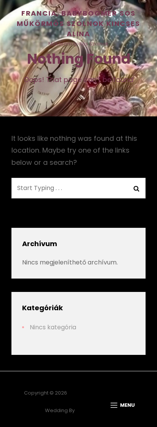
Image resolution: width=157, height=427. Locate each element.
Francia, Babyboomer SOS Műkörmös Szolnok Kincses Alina (78, 23)
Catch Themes (94, 410)
